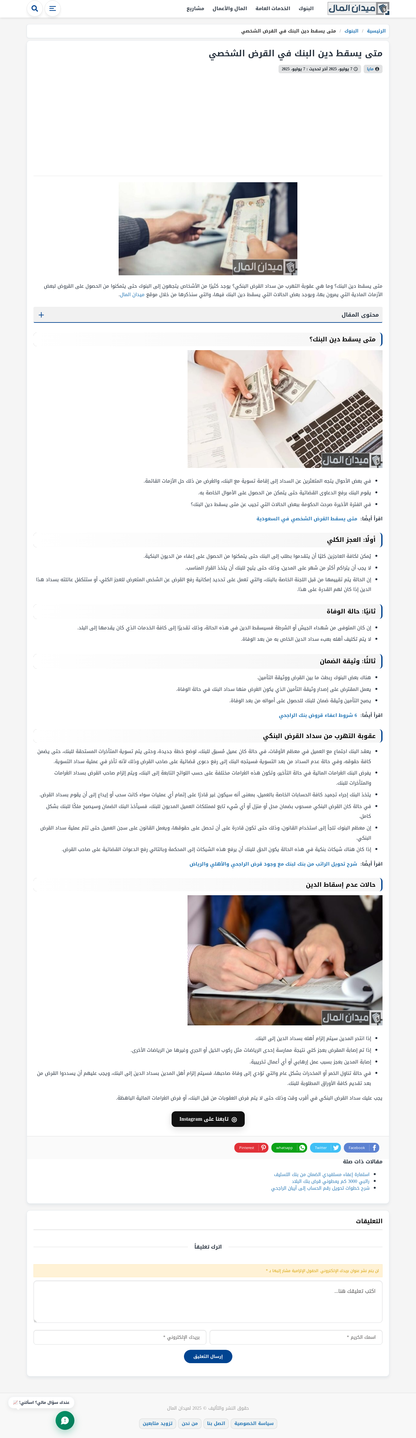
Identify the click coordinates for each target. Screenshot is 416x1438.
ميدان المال (132, 294)
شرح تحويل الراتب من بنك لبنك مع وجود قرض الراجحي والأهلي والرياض (274, 864)
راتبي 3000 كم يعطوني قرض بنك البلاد (331, 1181)
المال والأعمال (230, 8)
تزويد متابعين (158, 1423)
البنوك (306, 8)
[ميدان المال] (358, 9)
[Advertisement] (208, 122)
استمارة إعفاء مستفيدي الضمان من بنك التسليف (322, 1174)
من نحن (190, 1423)
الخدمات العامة (273, 8)
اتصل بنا (216, 1423)
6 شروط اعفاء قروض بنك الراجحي (319, 715)
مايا (370, 69)
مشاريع (195, 8)
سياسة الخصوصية (254, 1423)
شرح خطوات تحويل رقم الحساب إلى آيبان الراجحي (320, 1188)
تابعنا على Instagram (208, 1119)
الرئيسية (375, 31)
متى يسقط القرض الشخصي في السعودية (307, 518)
